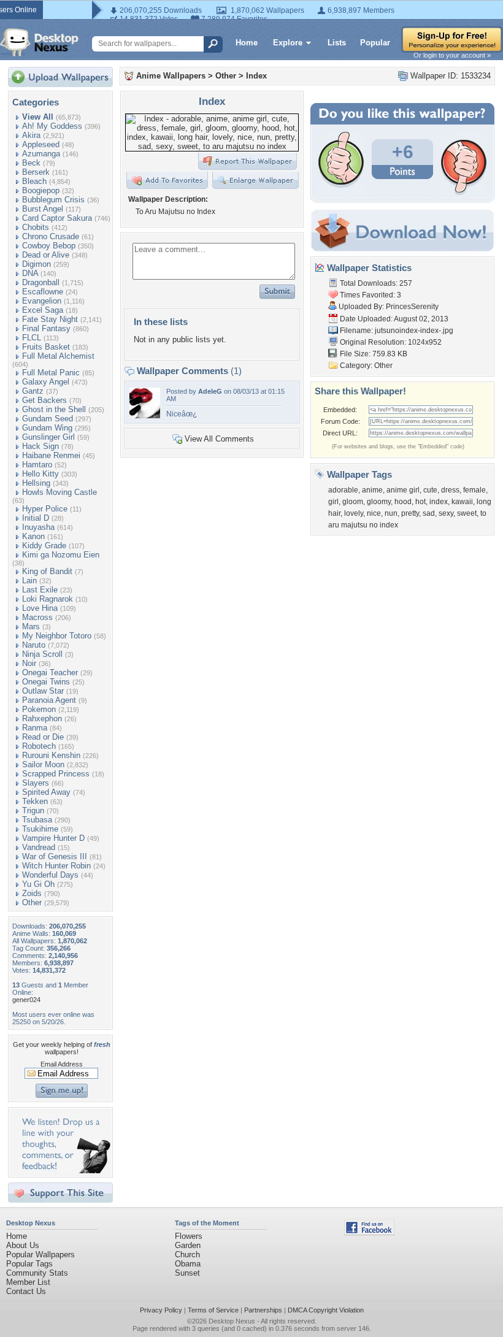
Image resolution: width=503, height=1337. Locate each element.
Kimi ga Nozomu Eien (60, 554)
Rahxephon (42, 718)
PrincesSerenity (412, 306)
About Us (22, 1245)
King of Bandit (47, 571)
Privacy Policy (161, 1310)
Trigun (33, 810)
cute (430, 490)
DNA (30, 273)
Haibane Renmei (51, 455)
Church (187, 1254)
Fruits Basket (46, 346)
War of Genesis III (54, 856)
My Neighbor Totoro (56, 635)
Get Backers (44, 400)
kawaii (462, 501)
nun (391, 513)
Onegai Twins (46, 681)
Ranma (34, 727)
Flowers (188, 1236)
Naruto (33, 644)
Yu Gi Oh (38, 884)
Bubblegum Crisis (53, 199)
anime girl (403, 490)
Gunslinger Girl (48, 437)
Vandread (38, 847)
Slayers (35, 782)
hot (420, 501)
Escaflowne (42, 291)
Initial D (35, 518)
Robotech (39, 746)
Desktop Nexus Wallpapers (39, 42)
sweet (467, 513)
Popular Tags (29, 1263)
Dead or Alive (45, 254)
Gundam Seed (47, 418)
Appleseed (41, 144)
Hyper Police (44, 508)
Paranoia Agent (49, 700)
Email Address (61, 1064)
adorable (343, 490)
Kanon (33, 536)
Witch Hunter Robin (56, 865)
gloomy (379, 501)
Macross (37, 617)
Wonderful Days (50, 874)
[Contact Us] (64, 1170)
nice (374, 513)
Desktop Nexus (232, 1321)
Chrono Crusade (50, 236)
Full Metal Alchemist (58, 356)
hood (403, 501)
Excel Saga (42, 310)
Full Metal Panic (51, 372)
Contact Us (26, 1291)
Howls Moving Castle (59, 492)
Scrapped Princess (56, 773)
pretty (410, 513)
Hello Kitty (40, 473)
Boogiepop (41, 190)
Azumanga (41, 153)
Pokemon (39, 709)
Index (256, 75)
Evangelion (41, 300)
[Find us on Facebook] (369, 1232)
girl (333, 501)
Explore (287, 42)
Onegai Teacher (50, 672)
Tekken (35, 801)
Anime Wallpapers (170, 75)
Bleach (34, 181)
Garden (188, 1245)
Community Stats (37, 1273)
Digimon (36, 264)
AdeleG (210, 391)
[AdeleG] (144, 415)
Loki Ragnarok (47, 598)
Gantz (33, 391)
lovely (353, 513)
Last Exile (40, 589)
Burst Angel (42, 208)
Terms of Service (213, 1310)
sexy (446, 513)
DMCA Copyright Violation (326, 1310)
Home (247, 42)
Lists (337, 42)
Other (32, 902)
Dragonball (41, 282)
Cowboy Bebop (48, 245)
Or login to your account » (452, 55)
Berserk (36, 172)
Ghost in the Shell (54, 409)
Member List (28, 1282)
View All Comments (219, 438)
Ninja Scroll (42, 654)
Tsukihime (40, 828)
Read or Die (43, 736)
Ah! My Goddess (52, 126)
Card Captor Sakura (57, 218)
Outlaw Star (43, 690)
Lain (29, 580)
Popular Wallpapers (40, 1254)
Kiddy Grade (44, 545)
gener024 (26, 999)
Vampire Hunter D (53, 838)
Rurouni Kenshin (51, 755)
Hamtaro (37, 464)
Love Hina (40, 608)
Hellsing (36, 483)
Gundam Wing (47, 427)
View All (37, 116)
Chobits (35, 227)
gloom (352, 501)
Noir (29, 663)
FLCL (31, 337)
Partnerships (263, 1310)
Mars (31, 626)
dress (450, 490)
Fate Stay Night (50, 319)
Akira (31, 135)
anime (372, 490)
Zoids (32, 893)
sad (429, 513)
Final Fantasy (46, 328)
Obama (188, 1263)
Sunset (187, 1273)
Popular (375, 42)
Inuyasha (38, 527)
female (474, 490)
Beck (31, 162)
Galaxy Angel (45, 381)
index (438, 501)
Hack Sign (40, 446)
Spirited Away (46, 792)
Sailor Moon (43, 764)
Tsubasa (37, 819)
